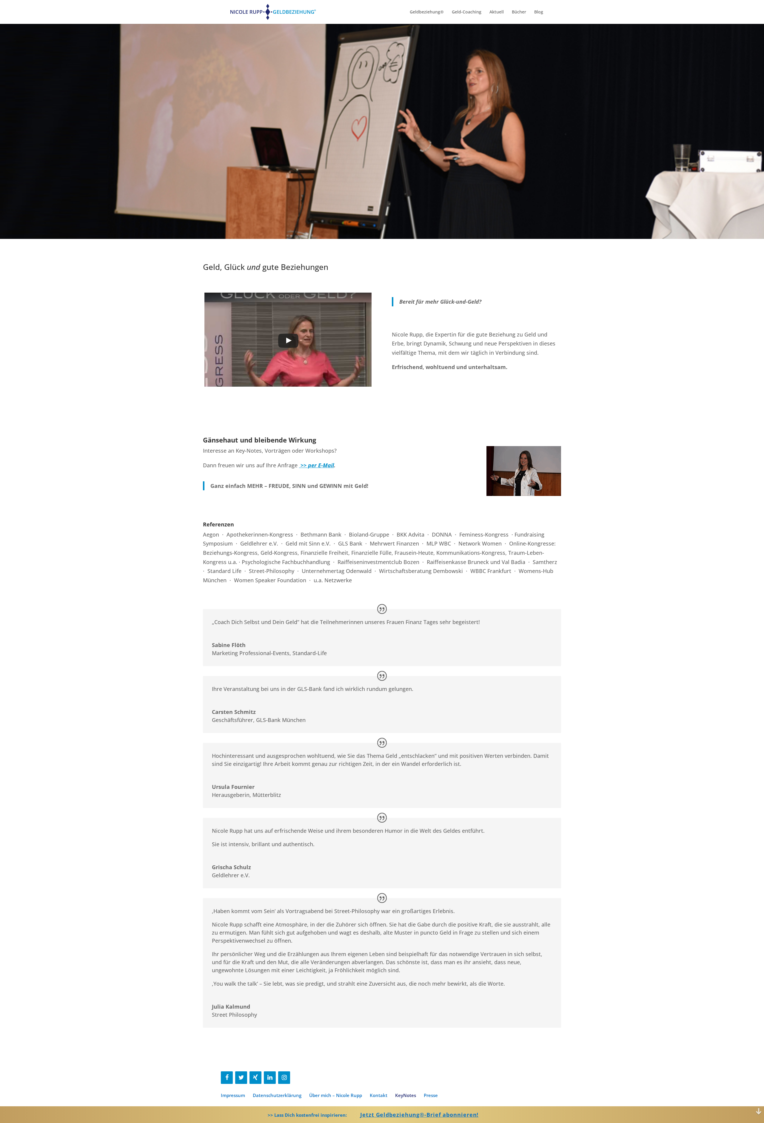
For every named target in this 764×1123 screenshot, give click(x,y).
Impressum (233, 1095)
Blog (538, 12)
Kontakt (378, 1095)
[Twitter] (241, 1077)
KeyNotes (405, 1095)
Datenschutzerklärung (277, 1095)
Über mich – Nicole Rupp (335, 1095)
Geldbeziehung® (427, 12)
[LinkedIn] (270, 1077)
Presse (431, 1095)
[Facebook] (227, 1077)
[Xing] (255, 1077)
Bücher (519, 12)
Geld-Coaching (466, 12)
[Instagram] (284, 1077)
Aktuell (496, 12)
